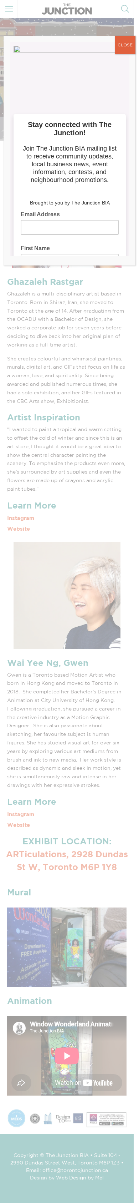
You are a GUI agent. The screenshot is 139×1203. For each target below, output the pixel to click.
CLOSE (125, 44)
